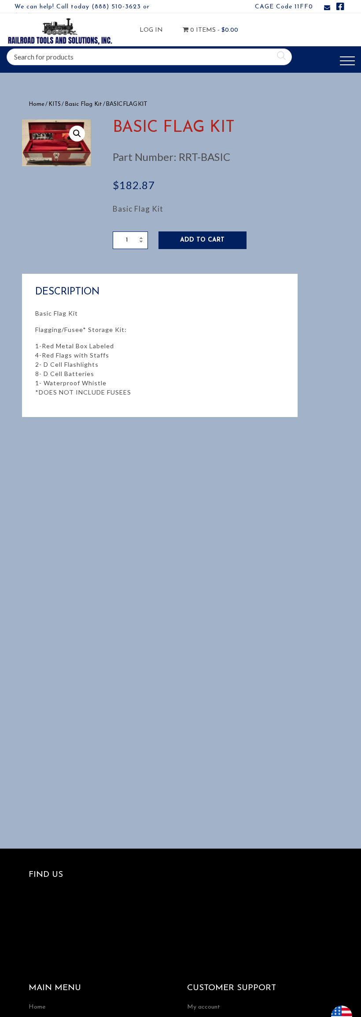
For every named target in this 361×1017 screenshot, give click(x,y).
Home (36, 104)
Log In (151, 30)
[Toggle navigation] (347, 61)
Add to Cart (202, 240)
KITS (54, 104)
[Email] (327, 8)
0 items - (204, 30)
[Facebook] (340, 8)
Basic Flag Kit (83, 104)
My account (203, 1007)
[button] (77, 134)
